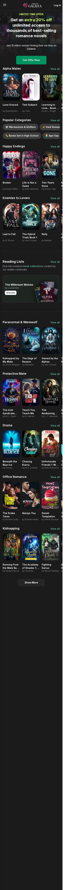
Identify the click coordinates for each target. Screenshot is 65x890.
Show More (31, 582)
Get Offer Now (31, 60)
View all (55, 68)
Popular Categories (17, 120)
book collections (33, 266)
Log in (57, 5)
